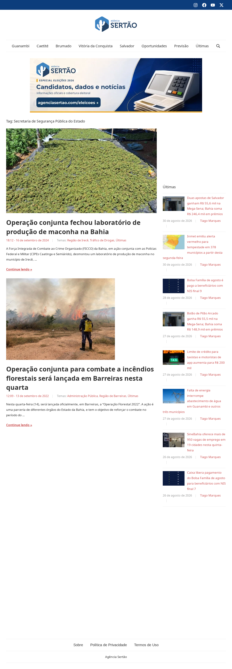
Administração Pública (82, 396)
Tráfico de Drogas (102, 240)
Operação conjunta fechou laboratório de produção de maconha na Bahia (73, 227)
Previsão (181, 45)
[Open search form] (218, 46)
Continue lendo (18, 269)
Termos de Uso (146, 645)
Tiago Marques (210, 221)
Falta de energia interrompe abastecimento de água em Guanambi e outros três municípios (192, 401)
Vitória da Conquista (96, 45)
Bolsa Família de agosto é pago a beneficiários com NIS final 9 (205, 285)
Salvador (127, 45)
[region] (194, 148)
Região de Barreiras (112, 396)
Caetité (42, 45)
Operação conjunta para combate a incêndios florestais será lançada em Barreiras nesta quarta (80, 378)
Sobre (78, 645)
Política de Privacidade (108, 645)
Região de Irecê (77, 240)
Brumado (63, 45)
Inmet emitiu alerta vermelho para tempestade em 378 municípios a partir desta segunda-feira (193, 247)
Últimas (202, 45)
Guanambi (20, 45)
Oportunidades (154, 45)
